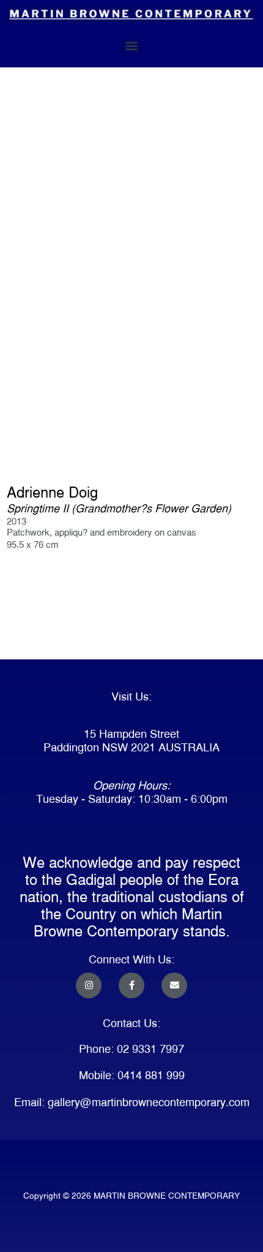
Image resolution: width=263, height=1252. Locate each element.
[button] (132, 45)
